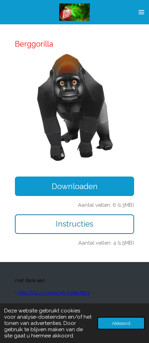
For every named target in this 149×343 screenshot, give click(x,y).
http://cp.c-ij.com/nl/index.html (54, 292)
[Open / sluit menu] (141, 12)
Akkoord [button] (121, 323)
